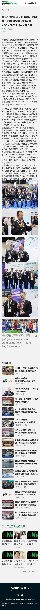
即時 (7, 10)
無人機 (8, 336)
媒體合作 (31, 599)
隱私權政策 (16, 599)
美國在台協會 (12, 346)
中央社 (4, 29)
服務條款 (8, 599)
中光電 (9, 339)
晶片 (20, 346)
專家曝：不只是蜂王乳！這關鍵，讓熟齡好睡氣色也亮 (19, 563)
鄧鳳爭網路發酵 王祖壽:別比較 (7, 563)
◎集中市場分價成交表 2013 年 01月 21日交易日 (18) (32, 543)
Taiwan (15, 336)
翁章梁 (28, 336)
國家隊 (27, 343)
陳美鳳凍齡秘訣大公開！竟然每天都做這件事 (19, 543)
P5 (3, 336)
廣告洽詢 (24, 599)
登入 (36, 3)
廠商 (3, 346)
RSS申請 (31, 3)
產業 (25, 339)
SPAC (22, 336)
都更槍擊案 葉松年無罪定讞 (7, 543)
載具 (3, 339)
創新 (13, 343)
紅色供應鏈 (18, 339)
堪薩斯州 (20, 343)
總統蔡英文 (6, 343)
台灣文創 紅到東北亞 (32, 563)
